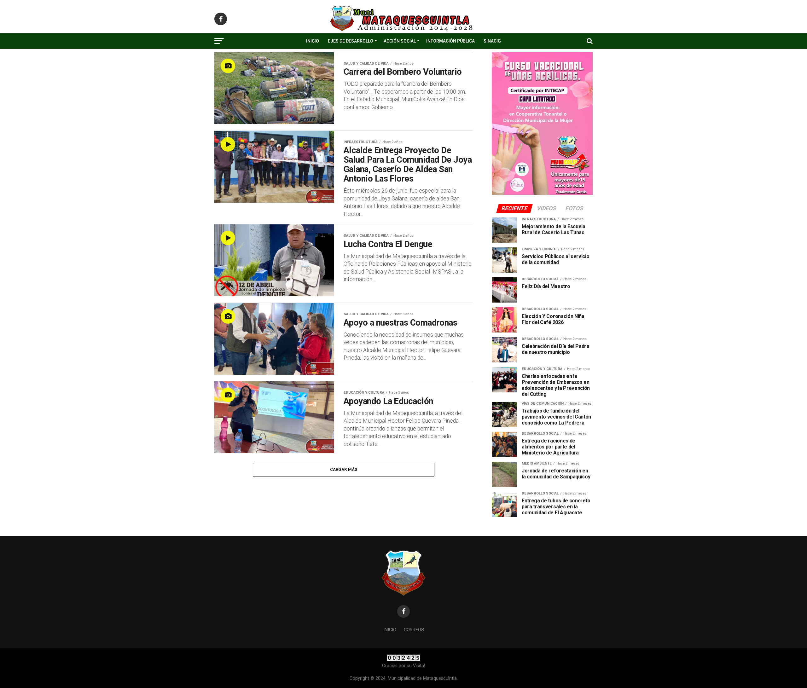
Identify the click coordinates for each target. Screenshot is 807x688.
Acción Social (400, 40)
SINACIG (492, 40)
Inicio (312, 40)
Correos (414, 630)
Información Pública (450, 40)
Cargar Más (343, 469)
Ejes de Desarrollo (350, 40)
